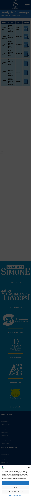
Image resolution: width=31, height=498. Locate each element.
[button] (28, 467)
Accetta (15, 483)
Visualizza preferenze (15, 491)
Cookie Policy (12, 495)
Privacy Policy (18, 495)
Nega (15, 487)
